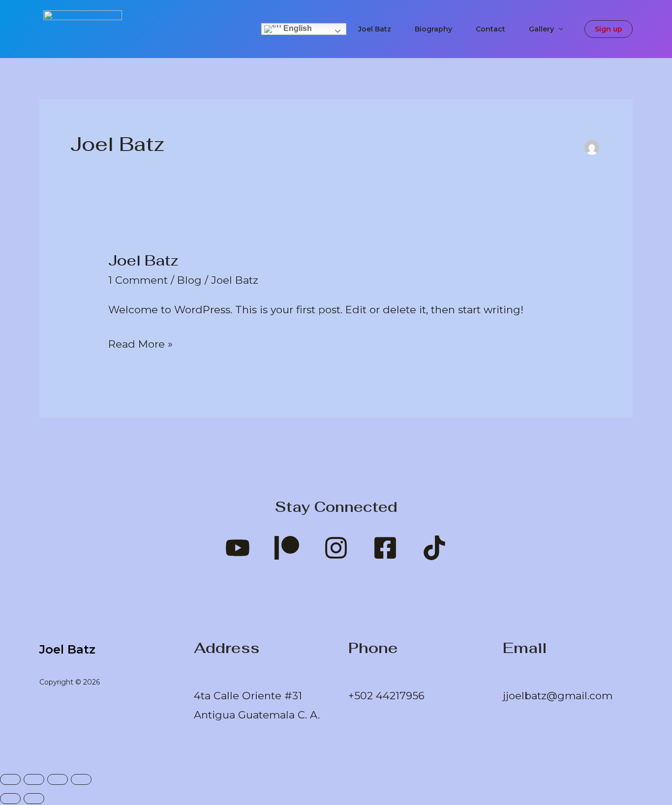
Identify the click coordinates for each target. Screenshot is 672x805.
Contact (490, 29)
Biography (433, 29)
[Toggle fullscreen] (34, 779)
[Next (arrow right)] (34, 798)
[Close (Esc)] (81, 779)
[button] (558, 29)
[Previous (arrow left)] (10, 798)
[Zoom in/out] (10, 779)
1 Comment (138, 280)
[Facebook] (385, 548)
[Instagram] (336, 548)
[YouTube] (237, 548)
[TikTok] (434, 548)
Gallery (541, 29)
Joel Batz (374, 29)
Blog (189, 280)
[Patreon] (287, 548)
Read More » (140, 342)
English (296, 28)
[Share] (57, 779)
